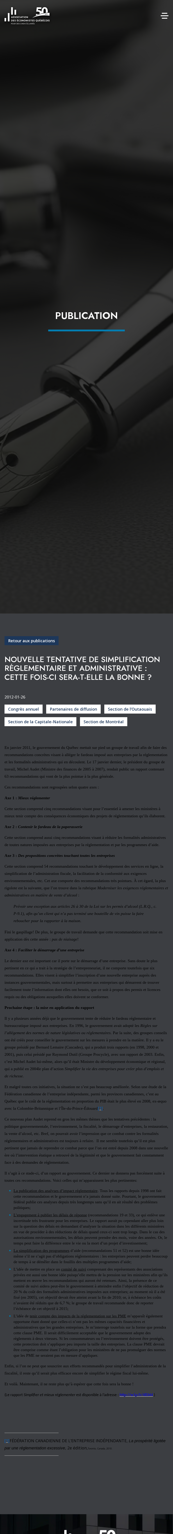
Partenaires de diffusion (73, 709)
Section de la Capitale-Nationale (40, 721)
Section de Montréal (104, 721)
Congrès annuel (23, 709)
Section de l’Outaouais (130, 709)
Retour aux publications (31, 640)
